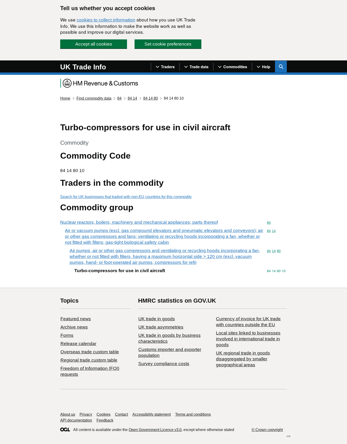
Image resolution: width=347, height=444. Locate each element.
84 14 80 (150, 98)
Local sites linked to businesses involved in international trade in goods (248, 338)
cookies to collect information (106, 19)
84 (119, 98)
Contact (121, 414)
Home (65, 98)
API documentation (76, 420)
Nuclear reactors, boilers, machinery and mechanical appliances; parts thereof (139, 222)
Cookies (103, 414)
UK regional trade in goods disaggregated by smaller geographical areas (243, 359)
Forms (66, 335)
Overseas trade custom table (89, 351)
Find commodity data (93, 98)
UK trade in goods (156, 318)
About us (67, 414)
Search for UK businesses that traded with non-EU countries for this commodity (126, 197)
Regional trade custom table (88, 360)
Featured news (75, 318)
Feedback (105, 420)
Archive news (74, 327)
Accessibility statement (151, 414)
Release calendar (78, 343)
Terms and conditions (193, 414)
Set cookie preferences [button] (167, 44)
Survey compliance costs (163, 363)
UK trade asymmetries (160, 327)
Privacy (86, 414)
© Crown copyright (267, 430)
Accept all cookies (93, 44)
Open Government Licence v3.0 (155, 430)
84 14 (132, 98)
